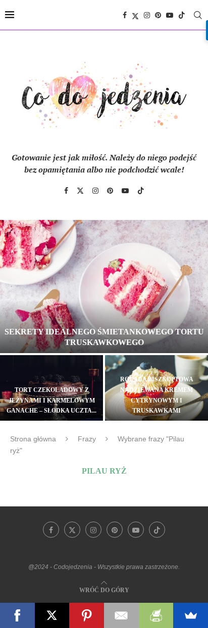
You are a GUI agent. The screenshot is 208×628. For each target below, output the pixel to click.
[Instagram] (147, 15)
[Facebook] (125, 15)
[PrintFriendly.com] (156, 615)
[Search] (198, 15)
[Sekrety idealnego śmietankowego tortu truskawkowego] (104, 286)
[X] (52, 615)
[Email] (121, 615)
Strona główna (33, 439)
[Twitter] (135, 15)
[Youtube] (169, 15)
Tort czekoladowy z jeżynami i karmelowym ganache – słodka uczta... (51, 400)
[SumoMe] (190, 615)
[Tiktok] (181, 15)
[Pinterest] (158, 15)
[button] (13, 319)
